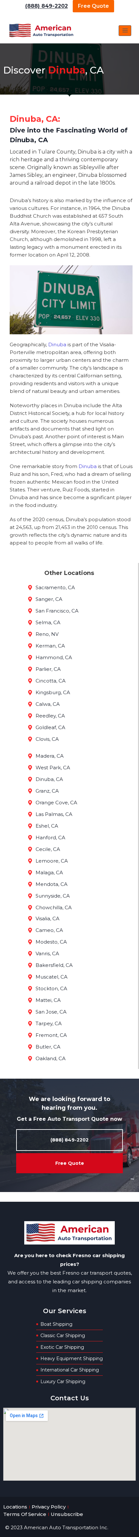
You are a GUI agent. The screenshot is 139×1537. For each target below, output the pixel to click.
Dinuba (58, 344)
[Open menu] (125, 30)
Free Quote (93, 6)
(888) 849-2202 (46, 6)
